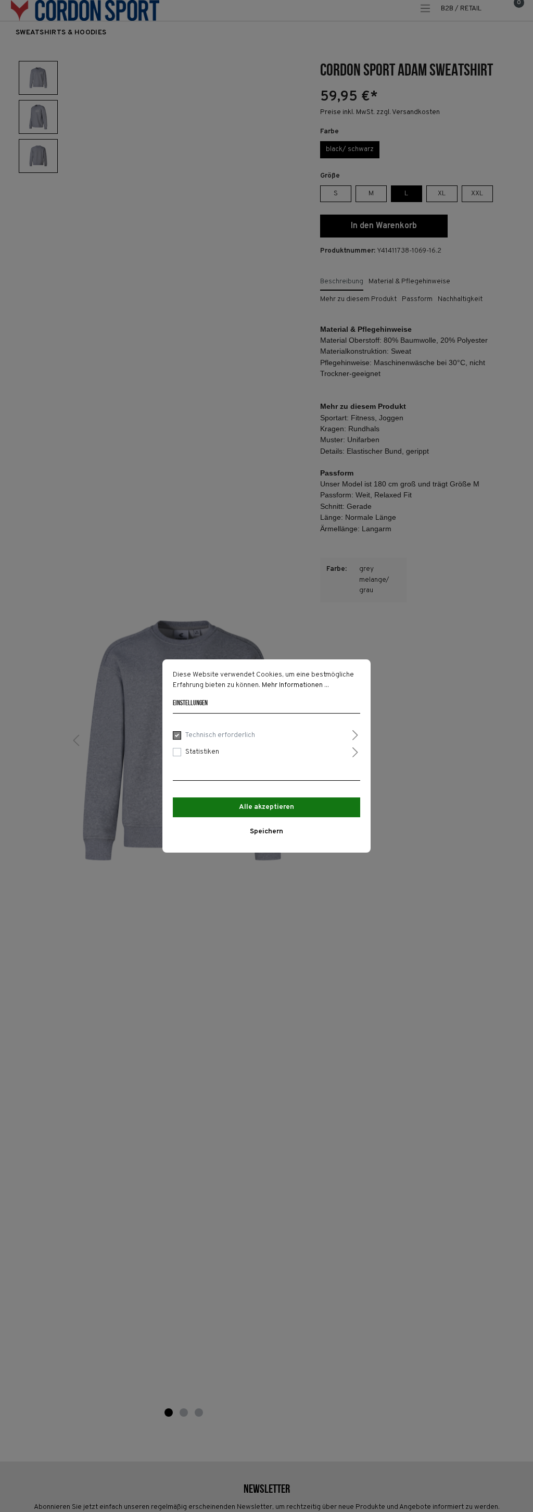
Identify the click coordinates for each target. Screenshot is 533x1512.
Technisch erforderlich (220, 735)
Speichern (266, 831)
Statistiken (202, 751)
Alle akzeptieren (266, 807)
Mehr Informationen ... (295, 685)
